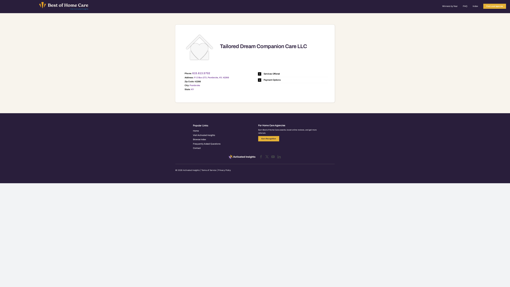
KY (192, 89)
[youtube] (273, 156)
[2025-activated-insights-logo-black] (242, 156)
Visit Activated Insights (79, 9)
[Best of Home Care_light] (63, 3)
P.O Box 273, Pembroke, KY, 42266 (211, 77)
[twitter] (267, 156)
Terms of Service (208, 170)
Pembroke (195, 85)
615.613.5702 (201, 73)
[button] (293, 74)
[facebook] (261, 156)
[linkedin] (279, 156)
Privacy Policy (224, 170)
